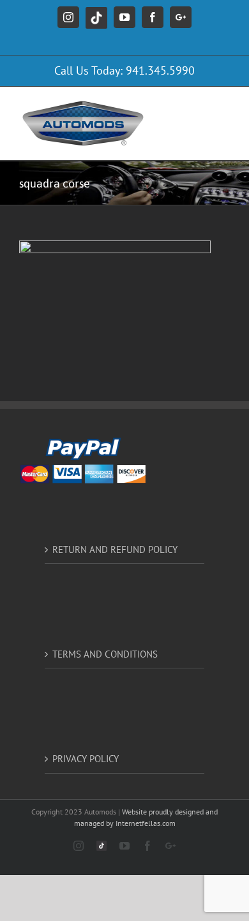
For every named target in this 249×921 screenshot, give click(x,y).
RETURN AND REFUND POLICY (114, 549)
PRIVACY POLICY (85, 759)
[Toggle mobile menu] (223, 106)
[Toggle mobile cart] (171, 106)
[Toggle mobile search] (197, 106)
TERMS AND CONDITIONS (105, 654)
